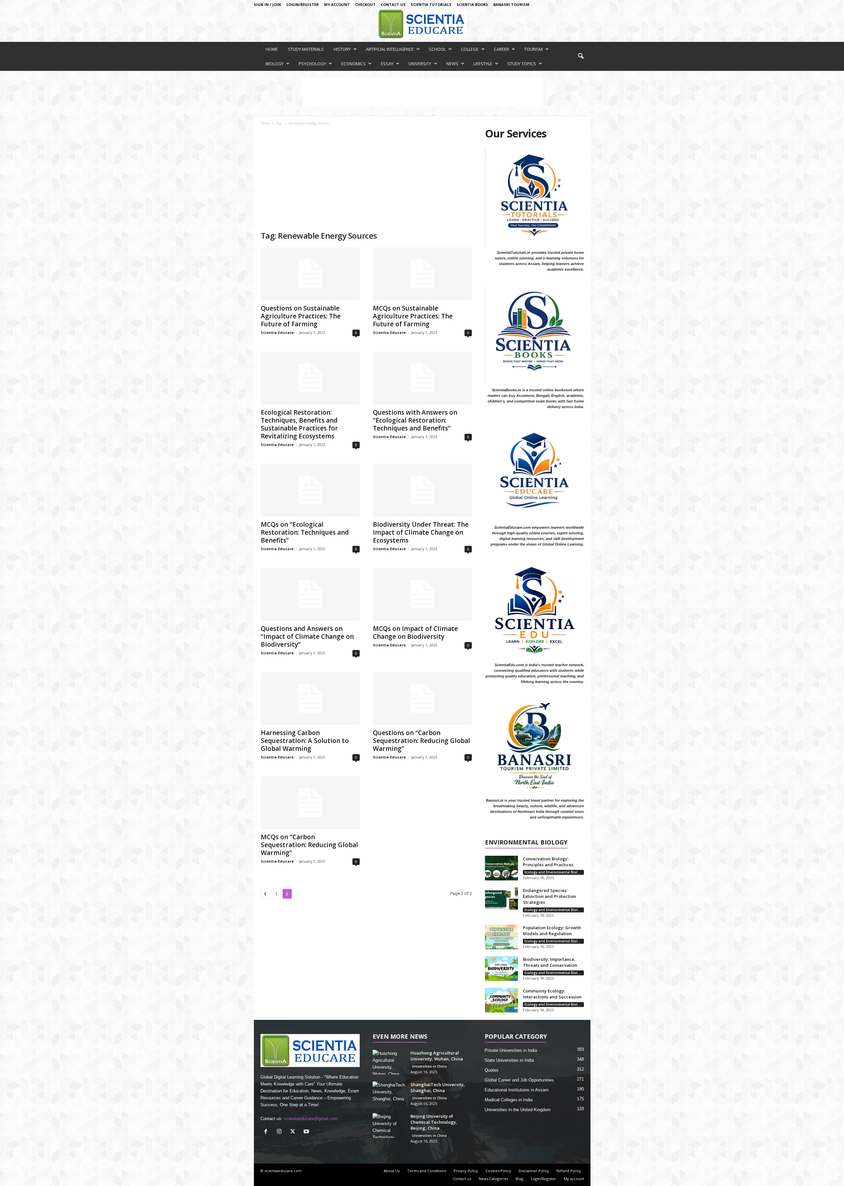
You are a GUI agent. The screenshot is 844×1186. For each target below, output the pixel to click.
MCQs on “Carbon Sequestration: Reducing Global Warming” (309, 845)
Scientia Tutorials (431, 4)
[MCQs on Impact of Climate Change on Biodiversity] (422, 594)
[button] (580, 56)
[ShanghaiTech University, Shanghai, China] (389, 1094)
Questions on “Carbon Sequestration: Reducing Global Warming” (421, 740)
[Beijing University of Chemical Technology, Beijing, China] (389, 1125)
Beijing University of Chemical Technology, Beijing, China (433, 1122)
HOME (272, 49)
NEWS (452, 64)
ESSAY (387, 64)
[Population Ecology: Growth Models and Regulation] (501, 937)
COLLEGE (470, 49)
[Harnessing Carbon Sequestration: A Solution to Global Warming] (310, 698)
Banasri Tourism (511, 4)
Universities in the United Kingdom (518, 1109)
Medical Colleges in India (508, 1099)
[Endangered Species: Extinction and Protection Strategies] (501, 899)
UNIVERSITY (419, 64)
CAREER (501, 49)
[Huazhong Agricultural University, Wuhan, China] (389, 1062)
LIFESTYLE (482, 64)
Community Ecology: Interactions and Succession (552, 994)
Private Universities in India (511, 1050)
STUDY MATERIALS (306, 49)
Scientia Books (472, 4)
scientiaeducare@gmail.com (311, 1118)
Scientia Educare (277, 332)
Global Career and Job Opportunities (519, 1080)
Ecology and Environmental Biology (554, 872)
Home (265, 123)
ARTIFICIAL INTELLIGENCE (390, 49)
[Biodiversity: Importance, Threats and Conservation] (501, 968)
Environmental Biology (526, 842)
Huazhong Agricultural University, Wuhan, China (436, 1056)
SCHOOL (437, 49)
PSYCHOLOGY (312, 64)
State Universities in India (509, 1060)
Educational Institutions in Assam (517, 1089)
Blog (519, 1178)
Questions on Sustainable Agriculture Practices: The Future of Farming (301, 316)
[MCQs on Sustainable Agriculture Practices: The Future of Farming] (422, 274)
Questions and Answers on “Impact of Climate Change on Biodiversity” (307, 636)
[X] (294, 1132)
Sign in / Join (267, 4)
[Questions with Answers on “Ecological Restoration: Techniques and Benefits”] (422, 378)
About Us (392, 1170)
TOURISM (533, 49)
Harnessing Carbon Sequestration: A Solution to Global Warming (305, 740)
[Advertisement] (366, 181)
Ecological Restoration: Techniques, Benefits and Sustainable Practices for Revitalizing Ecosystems (299, 424)
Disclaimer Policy (534, 1170)
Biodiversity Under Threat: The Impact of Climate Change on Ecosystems (420, 532)
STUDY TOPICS (521, 64)
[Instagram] (280, 1132)
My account (337, 4)
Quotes (491, 1070)
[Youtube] (307, 1132)
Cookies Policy (498, 1170)
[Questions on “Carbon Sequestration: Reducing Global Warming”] (422, 698)
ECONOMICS (353, 64)
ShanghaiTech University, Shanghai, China (437, 1087)
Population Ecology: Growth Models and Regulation (552, 930)
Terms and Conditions (426, 1170)
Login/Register (302, 4)
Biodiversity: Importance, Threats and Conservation (550, 962)
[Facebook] (267, 1132)
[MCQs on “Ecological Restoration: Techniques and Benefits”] (310, 490)
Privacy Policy (466, 1170)
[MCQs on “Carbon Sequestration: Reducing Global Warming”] (310, 802)
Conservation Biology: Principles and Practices (548, 862)
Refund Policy (569, 1170)
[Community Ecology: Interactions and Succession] (501, 1000)
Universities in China (429, 1066)
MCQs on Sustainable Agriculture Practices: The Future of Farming (413, 316)
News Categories (493, 1178)
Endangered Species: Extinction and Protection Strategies (549, 896)
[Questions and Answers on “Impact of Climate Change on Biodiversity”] (310, 594)
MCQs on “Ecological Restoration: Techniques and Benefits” (305, 532)
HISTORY (342, 49)
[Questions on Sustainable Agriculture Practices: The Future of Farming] (310, 274)
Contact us (393, 4)
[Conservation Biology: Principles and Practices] (501, 868)
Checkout (365, 4)
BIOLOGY (275, 64)
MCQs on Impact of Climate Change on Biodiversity (415, 632)
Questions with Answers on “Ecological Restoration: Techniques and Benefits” (415, 420)
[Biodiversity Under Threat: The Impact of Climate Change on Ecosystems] (422, 490)
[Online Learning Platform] (422, 24)
